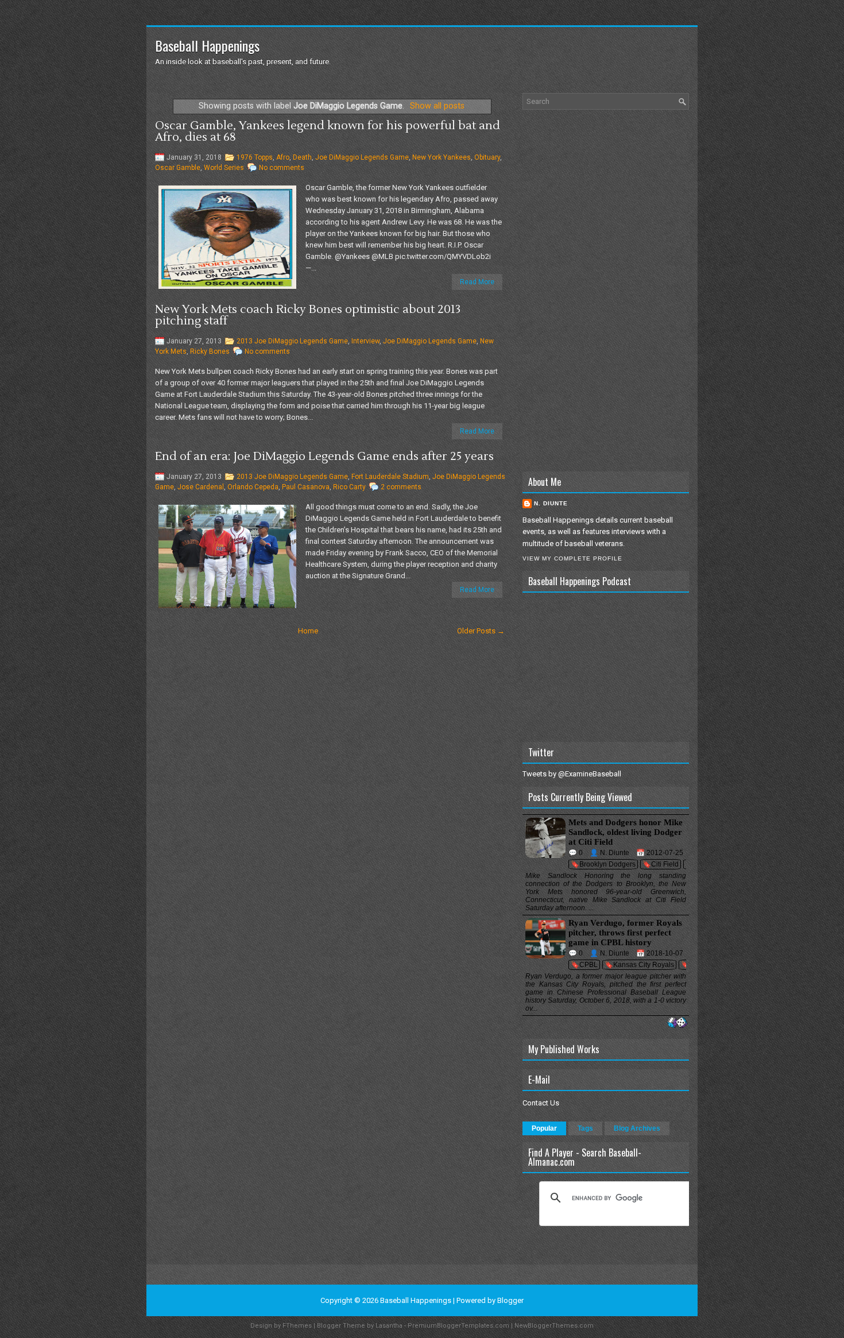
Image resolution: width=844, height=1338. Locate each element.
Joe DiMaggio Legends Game (362, 157)
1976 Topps (255, 157)
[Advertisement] (605, 290)
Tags (585, 1128)
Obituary (487, 157)
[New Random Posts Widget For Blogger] (677, 1023)
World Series (224, 168)
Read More (477, 282)
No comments (281, 168)
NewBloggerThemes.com (554, 1325)
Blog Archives (637, 1128)
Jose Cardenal (200, 487)
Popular (544, 1128)
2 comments (401, 487)
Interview (365, 341)
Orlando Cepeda (252, 487)
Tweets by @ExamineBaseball (571, 773)
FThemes (297, 1325)
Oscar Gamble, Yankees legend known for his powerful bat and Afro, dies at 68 (327, 131)
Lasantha (388, 1325)
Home (308, 631)
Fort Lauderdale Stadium (390, 477)
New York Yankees (441, 157)
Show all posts (437, 105)
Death (302, 157)
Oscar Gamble (177, 168)
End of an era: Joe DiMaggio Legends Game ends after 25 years (324, 456)
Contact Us (540, 1103)
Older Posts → (481, 631)
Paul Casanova (306, 487)
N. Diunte (551, 503)
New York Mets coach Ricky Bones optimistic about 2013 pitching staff (307, 315)
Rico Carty (349, 487)
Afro (282, 157)
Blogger (510, 1300)
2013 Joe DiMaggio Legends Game (292, 341)
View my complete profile (572, 558)
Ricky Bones (210, 351)
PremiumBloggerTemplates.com (458, 1325)
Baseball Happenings (207, 45)
